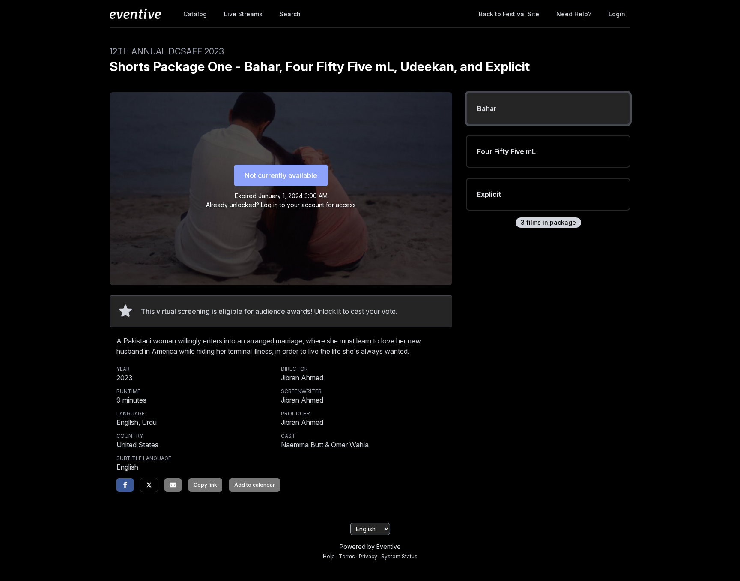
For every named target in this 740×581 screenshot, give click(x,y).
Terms (347, 556)
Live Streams (243, 14)
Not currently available (281, 175)
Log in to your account (292, 204)
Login (617, 14)
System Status (399, 556)
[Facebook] (125, 485)
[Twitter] (149, 485)
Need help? (573, 14)
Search (290, 14)
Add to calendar (254, 485)
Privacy (368, 556)
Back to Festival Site (509, 14)
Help (329, 556)
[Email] (173, 485)
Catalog (195, 14)
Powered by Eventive (370, 546)
